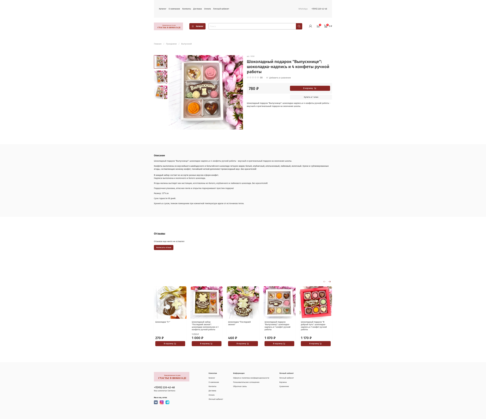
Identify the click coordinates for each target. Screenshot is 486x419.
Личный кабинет (221, 9)
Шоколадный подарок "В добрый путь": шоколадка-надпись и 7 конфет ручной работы (314, 326)
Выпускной (186, 44)
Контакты (186, 9)
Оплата (207, 9)
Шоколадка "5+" (162, 322)
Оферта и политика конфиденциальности (251, 378)
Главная (157, 44)
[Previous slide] (174, 92)
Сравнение (284, 386)
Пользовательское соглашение (246, 382)
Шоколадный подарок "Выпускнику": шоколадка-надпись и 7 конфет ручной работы (277, 326)
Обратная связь (240, 386)
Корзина (283, 382)
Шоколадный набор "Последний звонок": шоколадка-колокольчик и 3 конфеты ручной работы (205, 326)
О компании (174, 9)
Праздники (171, 44)
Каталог (162, 9)
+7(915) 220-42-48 (319, 9)
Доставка (197, 9)
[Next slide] (238, 92)
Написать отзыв (163, 247)
